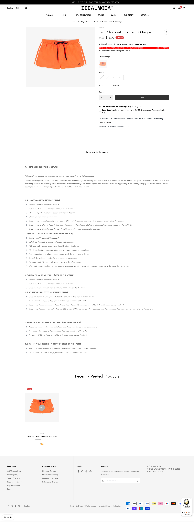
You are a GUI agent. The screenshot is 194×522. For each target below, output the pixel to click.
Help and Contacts (49, 471)
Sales (113, 15)
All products (85, 22)
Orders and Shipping (50, 474)
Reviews (10, 489)
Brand (101, 15)
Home (74, 22)
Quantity (102, 92)
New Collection (83, 15)
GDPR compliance (14, 471)
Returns (145, 15)
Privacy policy (12, 474)
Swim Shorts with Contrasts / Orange (42, 436)
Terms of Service (13, 478)
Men (64, 15)
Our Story (128, 15)
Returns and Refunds (50, 482)
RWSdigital (116, 506)
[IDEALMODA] (97, 8)
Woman (49, 15)
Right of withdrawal (14, 482)
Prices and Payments (50, 478)
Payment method (13, 485)
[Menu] (190, 499)
